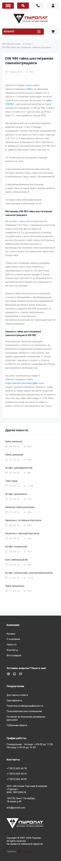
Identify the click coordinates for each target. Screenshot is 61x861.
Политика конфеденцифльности (25, 705)
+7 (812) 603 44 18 (38, 6)
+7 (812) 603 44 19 (17, 773)
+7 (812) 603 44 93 (17, 779)
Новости (11, 644)
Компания (13, 624)
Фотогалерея (14, 655)
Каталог (9, 31)
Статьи (27, 44)
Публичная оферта (17, 725)
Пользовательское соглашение (24, 711)
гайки (29, 89)
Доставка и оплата (17, 695)
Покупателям (15, 686)
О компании (13, 639)
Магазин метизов (11, 44)
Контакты (12, 650)
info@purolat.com (16, 807)
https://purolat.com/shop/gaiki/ (21, 383)
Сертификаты (14, 700)
